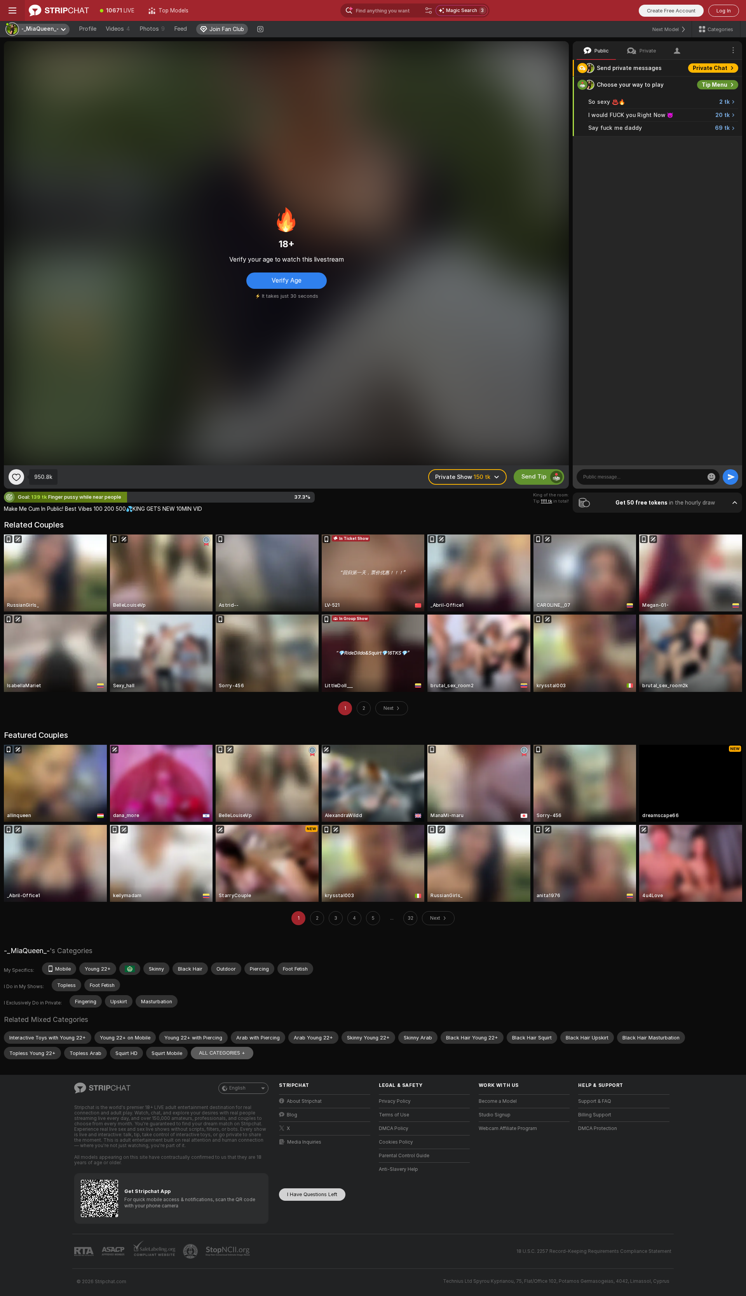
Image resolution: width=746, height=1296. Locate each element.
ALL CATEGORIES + (222, 1053)
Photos (152, 28)
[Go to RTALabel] (84, 1251)
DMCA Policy (393, 1128)
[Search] (428, 10)
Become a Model (498, 1101)
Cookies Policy (396, 1142)
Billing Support (594, 1115)
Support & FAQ (594, 1101)
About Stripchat (304, 1101)
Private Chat (710, 68)
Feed (180, 28)
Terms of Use (394, 1115)
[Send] (730, 477)
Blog (292, 1115)
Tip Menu (714, 85)
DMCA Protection (597, 1128)
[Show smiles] (711, 477)
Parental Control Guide (404, 1155)
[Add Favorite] (16, 477)
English (237, 1088)
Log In (723, 11)
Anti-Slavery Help (398, 1169)
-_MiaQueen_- (27, 951)
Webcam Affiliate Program (508, 1128)
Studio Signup (495, 1115)
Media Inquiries (304, 1142)
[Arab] (129, 968)
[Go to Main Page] (59, 10)
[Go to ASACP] (113, 1251)
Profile (87, 28)
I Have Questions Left (312, 1194)
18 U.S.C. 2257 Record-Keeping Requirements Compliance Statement (593, 1251)
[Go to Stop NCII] (228, 1251)
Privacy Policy (395, 1101)
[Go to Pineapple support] (191, 1251)
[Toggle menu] (12, 10)
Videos (118, 28)
